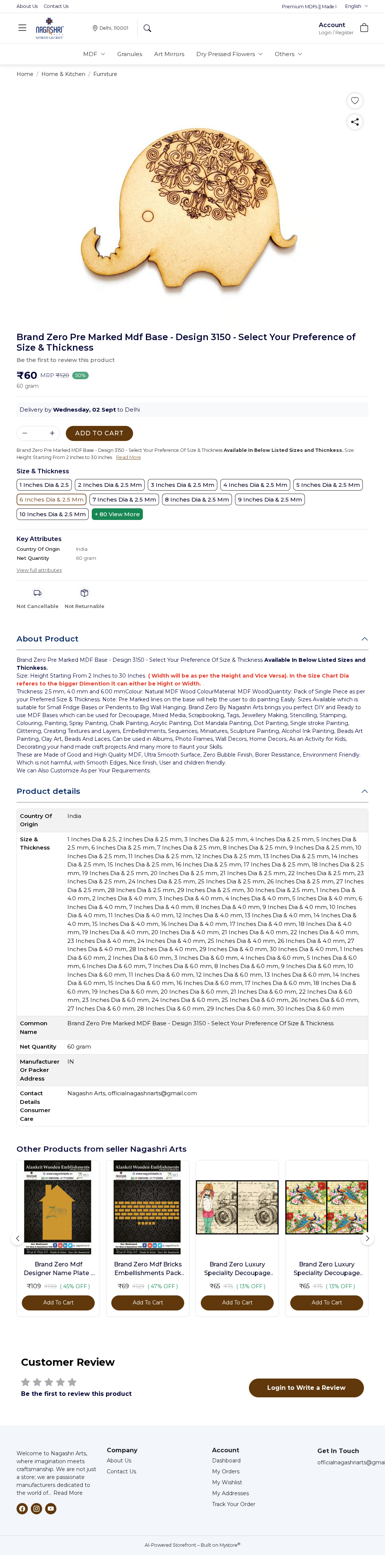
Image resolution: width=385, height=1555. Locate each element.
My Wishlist (227, 1482)
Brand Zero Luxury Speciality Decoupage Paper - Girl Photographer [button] (237, 1269)
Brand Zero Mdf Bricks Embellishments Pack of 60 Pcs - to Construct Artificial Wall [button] (148, 1269)
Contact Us (56, 6)
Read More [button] (128, 457)
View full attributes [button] (39, 570)
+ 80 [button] (117, 514)
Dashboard (226, 1460)
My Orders (225, 1471)
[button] (356, 6)
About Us (27, 6)
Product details (48, 791)
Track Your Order (233, 1504)
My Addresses (230, 1493)
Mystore (230, 1545)
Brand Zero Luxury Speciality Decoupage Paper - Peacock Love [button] (326, 1269)
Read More (68, 1493)
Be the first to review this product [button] (66, 359)
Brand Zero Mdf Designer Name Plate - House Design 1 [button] (58, 1269)
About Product (48, 638)
